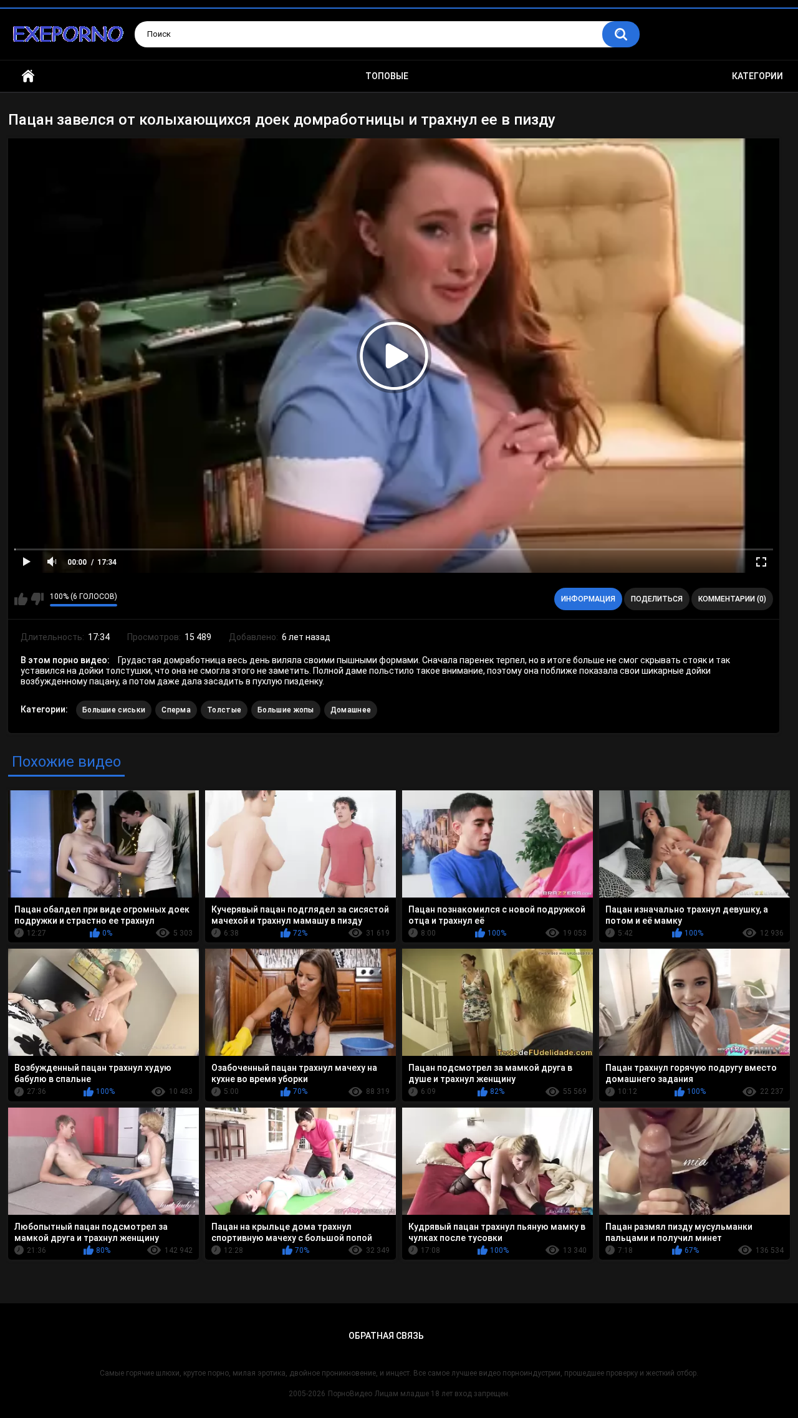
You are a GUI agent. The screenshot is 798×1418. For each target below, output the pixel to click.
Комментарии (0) (732, 599)
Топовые (386, 76)
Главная (28, 76)
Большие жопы (285, 710)
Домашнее (350, 710)
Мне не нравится (37, 599)
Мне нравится (20, 599)
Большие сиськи (113, 710)
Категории (757, 76)
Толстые (224, 710)
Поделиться (657, 599)
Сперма (176, 710)
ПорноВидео (350, 1393)
